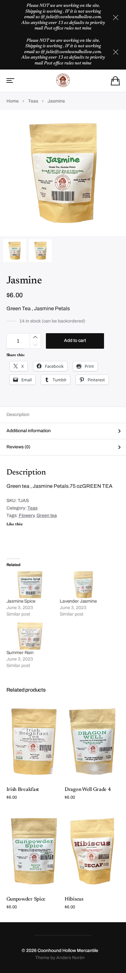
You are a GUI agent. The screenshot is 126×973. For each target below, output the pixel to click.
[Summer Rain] (30, 636)
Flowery (26, 515)
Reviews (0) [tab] (18, 446)
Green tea (47, 515)
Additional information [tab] (28, 430)
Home (12, 101)
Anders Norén (70, 957)
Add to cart (75, 340)
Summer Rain (20, 652)
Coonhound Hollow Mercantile (67, 950)
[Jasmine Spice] (30, 584)
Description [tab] (17, 414)
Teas (33, 101)
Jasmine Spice (21, 601)
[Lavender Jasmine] (83, 584)
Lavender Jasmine (78, 601)
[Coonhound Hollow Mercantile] (63, 80)
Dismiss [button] (115, 17)
